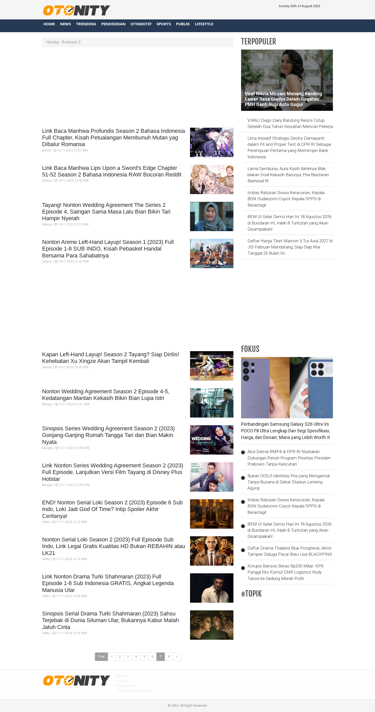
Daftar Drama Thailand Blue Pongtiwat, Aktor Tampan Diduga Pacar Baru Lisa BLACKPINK (289, 551)
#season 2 (71, 42)
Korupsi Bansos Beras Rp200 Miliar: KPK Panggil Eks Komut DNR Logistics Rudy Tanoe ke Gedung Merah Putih (285, 572)
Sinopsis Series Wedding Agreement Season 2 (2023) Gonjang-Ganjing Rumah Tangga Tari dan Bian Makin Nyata (108, 435)
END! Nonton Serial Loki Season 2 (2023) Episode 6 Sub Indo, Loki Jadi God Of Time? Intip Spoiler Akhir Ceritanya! (112, 509)
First (101, 656)
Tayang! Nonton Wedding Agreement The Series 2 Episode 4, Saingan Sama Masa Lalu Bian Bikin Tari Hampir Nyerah (106, 212)
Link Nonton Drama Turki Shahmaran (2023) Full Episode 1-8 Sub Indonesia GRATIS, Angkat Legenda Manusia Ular (108, 583)
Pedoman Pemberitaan (133, 690)
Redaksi (123, 676)
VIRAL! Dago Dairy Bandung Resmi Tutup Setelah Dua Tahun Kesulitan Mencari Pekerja (290, 123)
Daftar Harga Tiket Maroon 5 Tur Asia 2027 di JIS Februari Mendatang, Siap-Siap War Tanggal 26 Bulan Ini (289, 247)
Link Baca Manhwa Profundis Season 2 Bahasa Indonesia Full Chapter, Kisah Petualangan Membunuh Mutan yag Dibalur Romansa (113, 138)
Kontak (122, 681)
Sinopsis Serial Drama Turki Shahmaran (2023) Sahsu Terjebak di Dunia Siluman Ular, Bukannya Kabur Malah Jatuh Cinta (110, 620)
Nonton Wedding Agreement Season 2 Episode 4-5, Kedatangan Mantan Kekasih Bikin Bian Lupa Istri (105, 394)
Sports (164, 23)
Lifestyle (204, 23)
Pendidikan (113, 23)
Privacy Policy (126, 685)
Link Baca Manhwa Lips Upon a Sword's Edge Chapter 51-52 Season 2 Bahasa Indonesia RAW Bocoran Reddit (111, 171)
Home (49, 23)
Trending (86, 23)
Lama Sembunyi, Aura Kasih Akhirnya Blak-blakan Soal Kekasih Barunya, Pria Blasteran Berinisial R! (288, 175)
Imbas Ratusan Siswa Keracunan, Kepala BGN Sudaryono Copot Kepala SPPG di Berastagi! (285, 199)
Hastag (52, 42)
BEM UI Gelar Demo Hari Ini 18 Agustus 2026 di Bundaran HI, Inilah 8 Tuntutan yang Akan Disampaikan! (289, 223)
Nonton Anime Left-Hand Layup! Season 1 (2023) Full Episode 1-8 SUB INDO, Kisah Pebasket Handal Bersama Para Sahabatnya (108, 249)
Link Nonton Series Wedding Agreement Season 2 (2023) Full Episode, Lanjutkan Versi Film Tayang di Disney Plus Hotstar (112, 472)
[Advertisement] (137, 88)
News (65, 23)
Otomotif (141, 23)
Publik (183, 23)
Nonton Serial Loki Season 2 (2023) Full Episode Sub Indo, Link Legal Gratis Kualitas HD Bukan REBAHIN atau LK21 (113, 546)
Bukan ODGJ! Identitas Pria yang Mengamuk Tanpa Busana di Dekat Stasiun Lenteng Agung (288, 482)
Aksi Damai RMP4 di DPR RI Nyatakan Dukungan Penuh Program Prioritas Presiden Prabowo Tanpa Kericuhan (289, 458)
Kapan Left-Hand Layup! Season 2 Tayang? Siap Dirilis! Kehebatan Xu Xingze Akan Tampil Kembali (110, 357)
